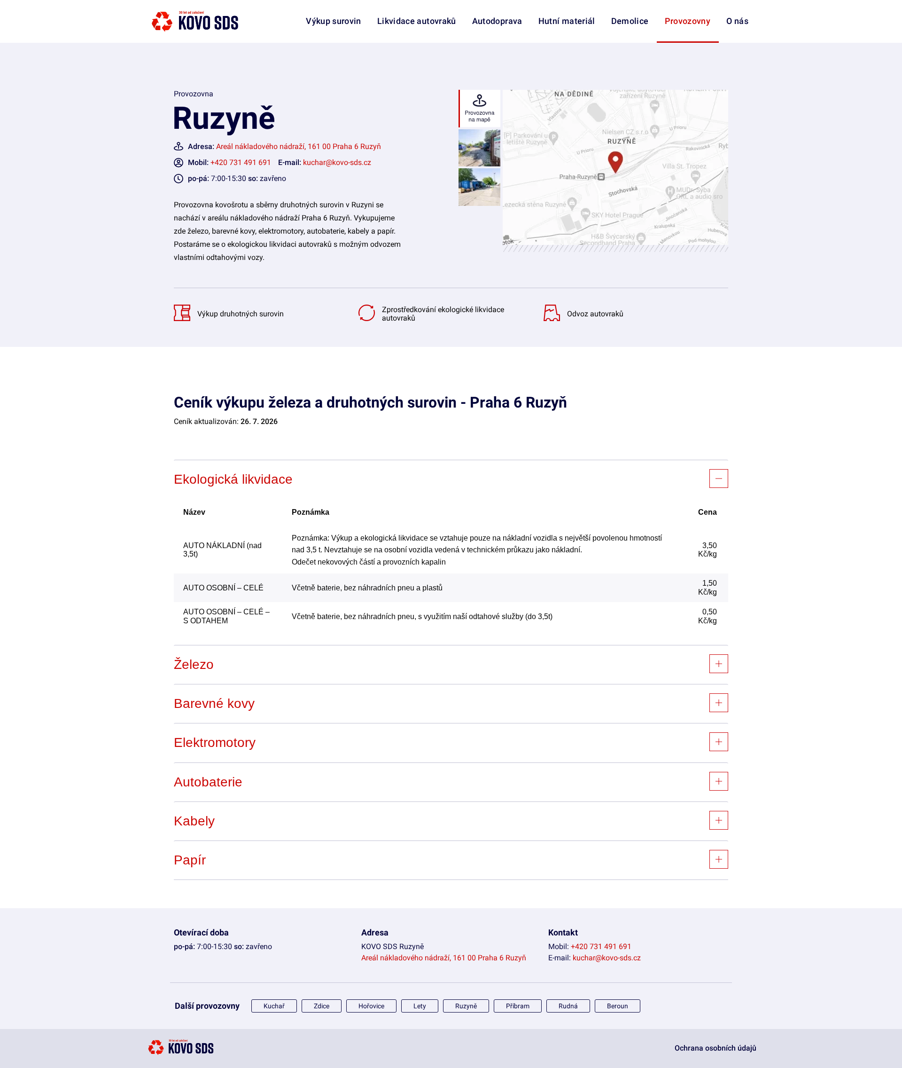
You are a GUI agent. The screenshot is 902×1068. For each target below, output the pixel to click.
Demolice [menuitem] (630, 21)
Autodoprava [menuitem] (497, 21)
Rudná (568, 1006)
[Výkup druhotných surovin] (184, 318)
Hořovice (371, 1006)
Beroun (617, 1006)
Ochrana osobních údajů (715, 1048)
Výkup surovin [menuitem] (333, 21)
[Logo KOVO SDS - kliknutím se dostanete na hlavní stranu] (181, 1053)
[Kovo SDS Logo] (195, 21)
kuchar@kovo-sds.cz (337, 162)
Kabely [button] (194, 821)
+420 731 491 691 (240, 162)
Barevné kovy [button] (214, 703)
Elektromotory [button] (215, 742)
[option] (478, 109)
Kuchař (274, 1006)
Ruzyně (466, 1006)
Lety (419, 1006)
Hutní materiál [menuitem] (566, 21)
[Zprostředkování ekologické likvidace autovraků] (369, 318)
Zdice (321, 1006)
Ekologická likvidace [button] (233, 479)
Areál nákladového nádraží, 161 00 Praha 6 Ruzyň (298, 146)
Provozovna (193, 93)
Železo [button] (194, 664)
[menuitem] (688, 42)
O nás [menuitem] (737, 21)
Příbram (517, 1006)
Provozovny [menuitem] (688, 21)
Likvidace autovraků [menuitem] (416, 21)
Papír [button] (190, 860)
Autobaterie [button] (208, 782)
